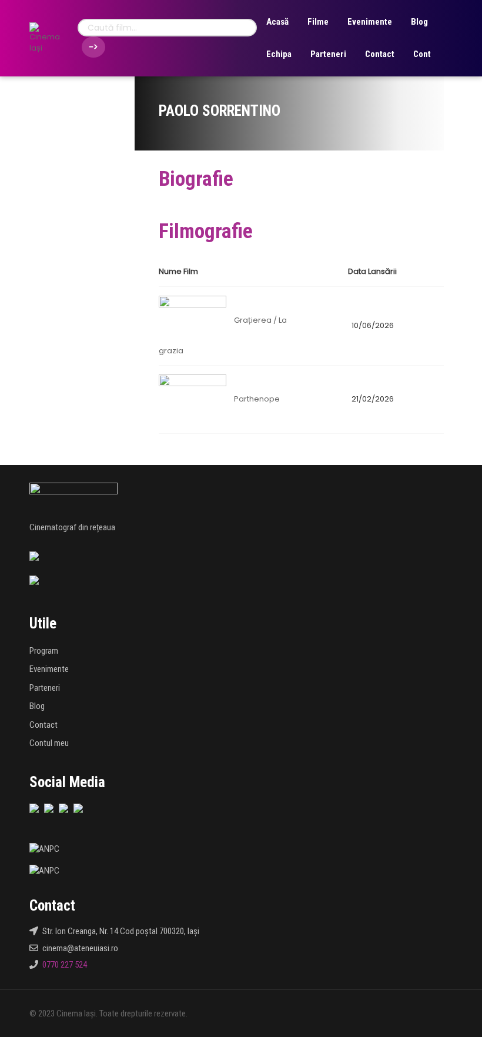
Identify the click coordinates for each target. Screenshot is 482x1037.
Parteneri (328, 54)
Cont (422, 54)
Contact (379, 54)
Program (43, 650)
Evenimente (369, 21)
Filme (318, 21)
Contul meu (49, 743)
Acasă (277, 21)
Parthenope (257, 398)
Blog (419, 21)
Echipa (279, 54)
